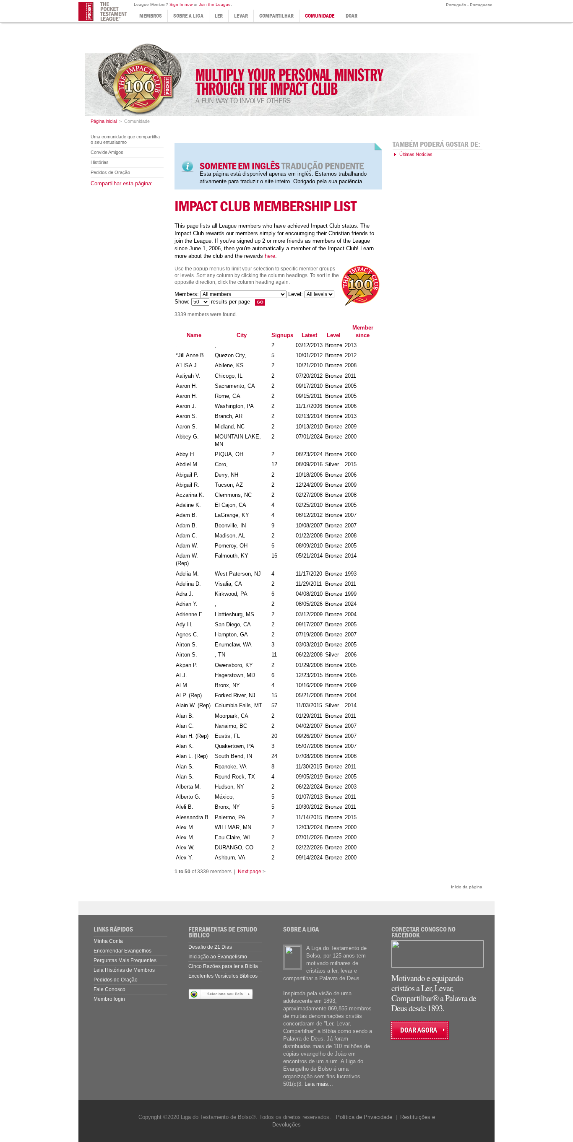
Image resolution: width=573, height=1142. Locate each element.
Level (334, 335)
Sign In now (181, 4)
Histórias (100, 162)
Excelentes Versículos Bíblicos (223, 976)
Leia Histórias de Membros (124, 970)
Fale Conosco (109, 989)
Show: (182, 301)
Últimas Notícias (415, 154)
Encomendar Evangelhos (122, 951)
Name (194, 335)
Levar (241, 16)
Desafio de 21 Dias (210, 947)
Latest (309, 335)
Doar (351, 16)
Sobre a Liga (188, 16)
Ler (219, 16)
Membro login (109, 999)
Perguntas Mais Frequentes (125, 960)
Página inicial (104, 121)
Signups (282, 335)
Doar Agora (418, 1030)
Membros (150, 16)
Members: (187, 294)
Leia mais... (319, 1084)
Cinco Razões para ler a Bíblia (223, 966)
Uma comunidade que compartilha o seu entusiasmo (125, 139)
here (270, 256)
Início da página (466, 887)
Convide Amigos (107, 152)
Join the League (215, 4)
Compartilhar (276, 16)
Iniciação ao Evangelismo (217, 957)
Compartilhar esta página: (122, 183)
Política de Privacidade (364, 1117)
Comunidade (319, 16)
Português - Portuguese (468, 5)
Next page (249, 872)
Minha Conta (108, 941)
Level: (295, 294)
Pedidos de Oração (110, 172)
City (242, 335)
